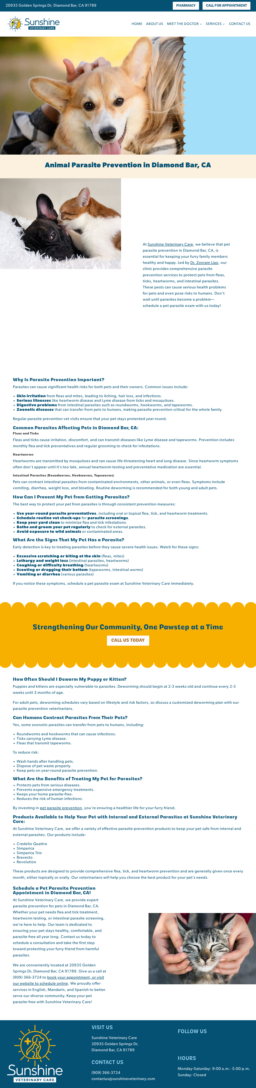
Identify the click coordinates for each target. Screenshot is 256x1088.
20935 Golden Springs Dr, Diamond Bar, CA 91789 (51, 6)
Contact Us (239, 24)
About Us (154, 24)
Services (214, 24)
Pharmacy (186, 5)
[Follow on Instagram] (191, 1043)
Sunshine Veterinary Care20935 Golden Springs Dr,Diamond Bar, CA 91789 (115, 1044)
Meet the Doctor (183, 24)
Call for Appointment (226, 5)
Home (137, 24)
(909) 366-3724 (106, 1073)
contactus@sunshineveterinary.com (123, 1079)
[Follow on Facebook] (182, 1044)
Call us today (128, 640)
